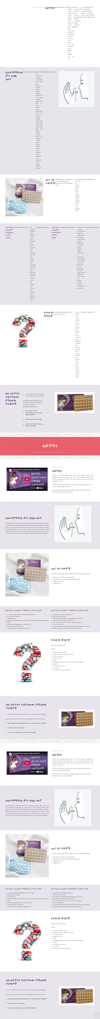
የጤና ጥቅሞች (32, 435)
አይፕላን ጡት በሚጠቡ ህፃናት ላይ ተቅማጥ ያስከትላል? (33, 425)
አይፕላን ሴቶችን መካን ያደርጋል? (33, 419)
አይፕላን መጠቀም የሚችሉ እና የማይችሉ (51, 435)
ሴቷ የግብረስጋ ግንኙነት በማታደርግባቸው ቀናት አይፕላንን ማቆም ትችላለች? (33, 413)
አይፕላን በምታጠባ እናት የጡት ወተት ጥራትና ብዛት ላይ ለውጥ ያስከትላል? (34, 395)
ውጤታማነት (20, 435)
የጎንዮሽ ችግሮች (69, 435)
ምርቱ (10, 435)
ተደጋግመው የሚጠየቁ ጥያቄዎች (86, 435)
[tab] (34, 395)
